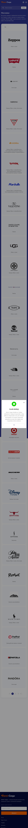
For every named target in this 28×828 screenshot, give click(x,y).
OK (14, 425)
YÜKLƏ (23, 824)
